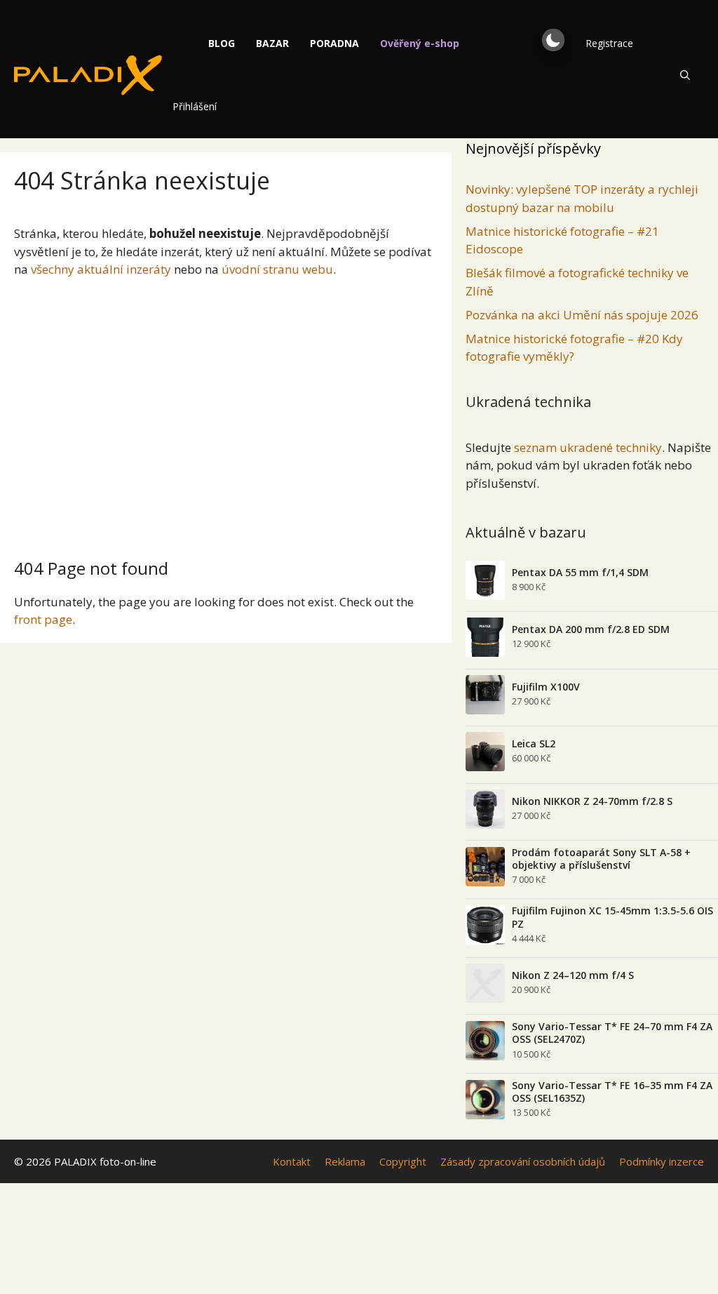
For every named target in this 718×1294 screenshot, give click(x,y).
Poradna (334, 43)
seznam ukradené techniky (588, 447)
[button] (553, 40)
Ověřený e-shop (419, 43)
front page (43, 619)
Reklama (345, 1161)
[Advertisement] (226, 412)
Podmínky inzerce (661, 1161)
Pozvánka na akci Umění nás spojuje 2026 (582, 315)
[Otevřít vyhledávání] (685, 75)
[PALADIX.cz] (88, 75)
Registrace (609, 43)
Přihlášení (194, 106)
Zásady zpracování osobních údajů (522, 1161)
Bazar (272, 43)
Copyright (402, 1161)
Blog (221, 43)
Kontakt (292, 1161)
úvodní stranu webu (277, 269)
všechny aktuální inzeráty (101, 269)
